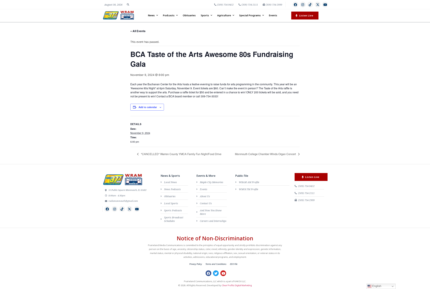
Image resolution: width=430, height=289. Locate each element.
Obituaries (189, 15)
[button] (128, 4)
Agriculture (224, 15)
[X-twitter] (317, 4)
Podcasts (169, 15)
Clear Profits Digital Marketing (237, 285)
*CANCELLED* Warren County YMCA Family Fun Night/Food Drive (180, 154)
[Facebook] (295, 4)
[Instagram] (303, 4)
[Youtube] (325, 4)
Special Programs (250, 15)
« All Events (137, 31)
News (151, 15)
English (376, 286)
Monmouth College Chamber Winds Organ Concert (265, 154)
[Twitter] (216, 273)
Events (273, 15)
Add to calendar (148, 107)
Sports (205, 15)
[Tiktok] (310, 4)
